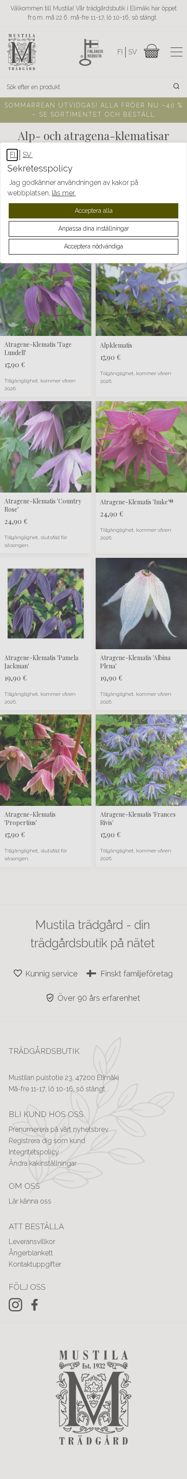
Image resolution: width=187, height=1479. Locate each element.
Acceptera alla (94, 210)
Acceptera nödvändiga (93, 246)
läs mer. (64, 193)
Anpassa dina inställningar (93, 228)
